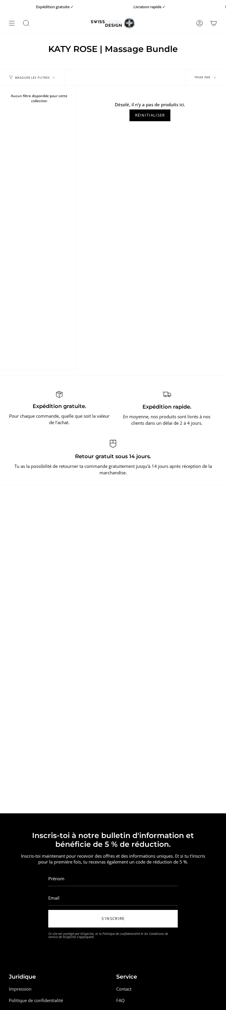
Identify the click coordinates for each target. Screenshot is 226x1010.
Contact (124, 989)
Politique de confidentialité (121, 933)
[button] (26, 23)
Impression (20, 989)
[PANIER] (213, 23)
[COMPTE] (199, 23)
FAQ (120, 1000)
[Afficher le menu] (11, 23)
